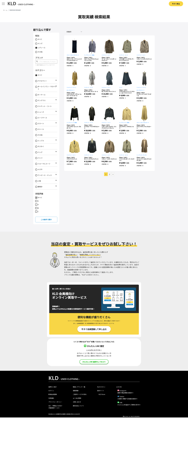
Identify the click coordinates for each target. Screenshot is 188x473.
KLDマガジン (101, 387)
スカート (41, 123)
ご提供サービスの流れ (80, 394)
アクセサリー (42, 81)
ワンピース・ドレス (45, 175)
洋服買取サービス (53, 408)
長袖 (93, 55)
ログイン (51, 391)
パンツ (40, 158)
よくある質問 (77, 398)
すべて (40, 39)
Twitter (121, 397)
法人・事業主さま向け (55, 406)
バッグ (40, 152)
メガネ (40, 169)
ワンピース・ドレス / (71, 87)
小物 (39, 181)
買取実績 (75, 391)
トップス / (86, 55)
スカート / (69, 55)
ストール (41, 129)
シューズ (41, 112)
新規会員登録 (52, 394)
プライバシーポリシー (55, 402)
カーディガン (144, 155)
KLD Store (102, 394)
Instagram (122, 391)
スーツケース (42, 117)
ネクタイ (41, 146)
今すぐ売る (176, 4)
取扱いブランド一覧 (79, 387)
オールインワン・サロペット (47, 87)
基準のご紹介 (52, 387)
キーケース (41, 95)
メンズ (40, 43)
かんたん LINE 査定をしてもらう (94, 362)
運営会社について (78, 406)
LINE (120, 403)
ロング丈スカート (75, 55)
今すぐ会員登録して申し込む (94, 329)
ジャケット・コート (45, 106)
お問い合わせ (77, 402)
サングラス (42, 100)
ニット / (73, 122)
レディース (41, 47)
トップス (41, 140)
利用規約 (51, 398)
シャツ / (90, 55)
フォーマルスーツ (44, 163)
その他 (40, 52)
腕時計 (40, 186)
